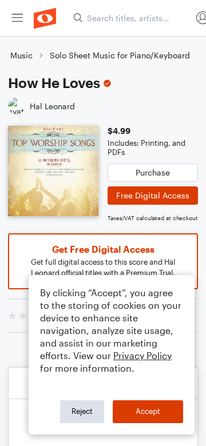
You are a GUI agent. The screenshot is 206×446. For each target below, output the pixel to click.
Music (21, 55)
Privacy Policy (142, 355)
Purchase (153, 172)
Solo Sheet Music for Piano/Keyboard (120, 55)
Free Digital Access (152, 195)
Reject (82, 411)
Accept (148, 411)
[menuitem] (17, 18)
